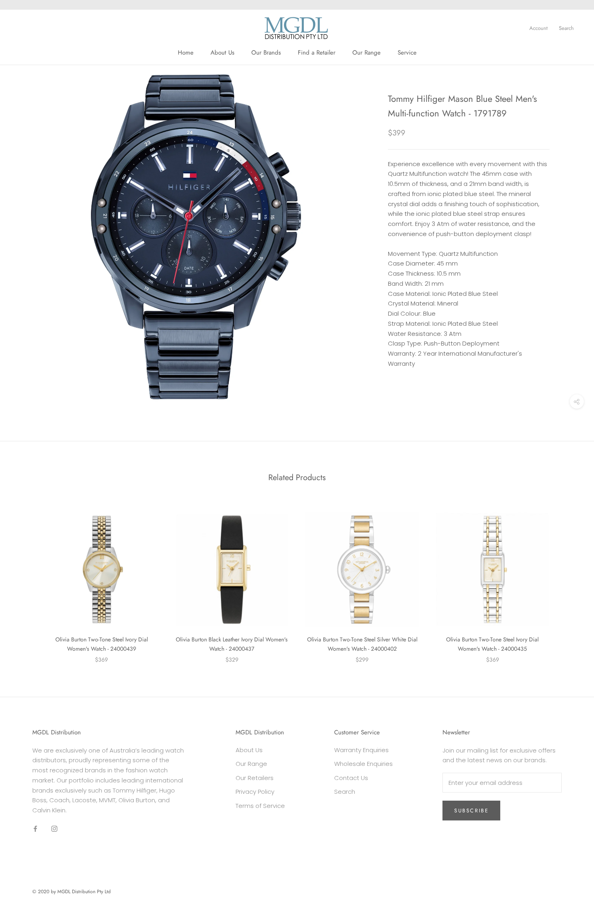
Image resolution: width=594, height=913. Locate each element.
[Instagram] (54, 829)
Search (566, 28)
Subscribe (471, 810)
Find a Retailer (316, 52)
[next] (569, 579)
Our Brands (266, 52)
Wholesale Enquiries (363, 763)
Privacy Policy (255, 791)
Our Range (366, 52)
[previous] (25, 579)
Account (538, 28)
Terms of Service (260, 805)
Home (186, 52)
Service (407, 52)
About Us (222, 52)
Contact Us (351, 778)
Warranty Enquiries (361, 750)
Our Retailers (255, 778)
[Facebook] (35, 829)
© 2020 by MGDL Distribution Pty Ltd (71, 891)
